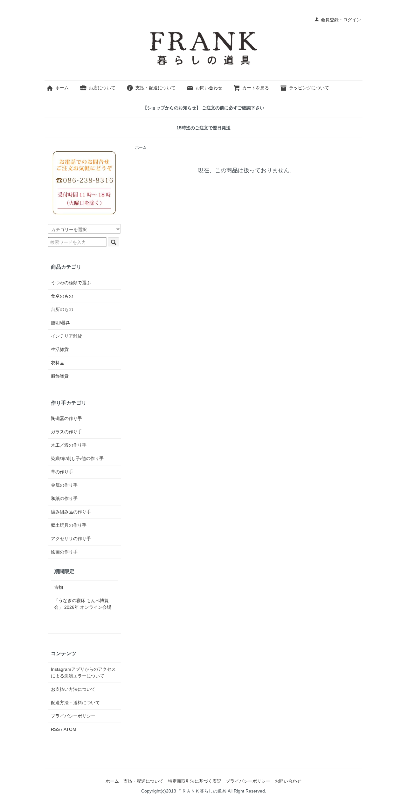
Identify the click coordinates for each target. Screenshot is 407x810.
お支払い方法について (73, 689)
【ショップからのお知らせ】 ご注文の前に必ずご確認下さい (203, 107)
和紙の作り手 (64, 498)
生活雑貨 (60, 349)
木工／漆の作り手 (68, 445)
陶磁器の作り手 (66, 418)
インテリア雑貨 (66, 336)
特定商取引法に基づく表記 (194, 781)
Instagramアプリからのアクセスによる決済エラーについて (83, 672)
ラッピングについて (309, 87)
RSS (55, 729)
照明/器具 (60, 322)
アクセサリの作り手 (71, 538)
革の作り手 (62, 471)
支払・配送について (155, 87)
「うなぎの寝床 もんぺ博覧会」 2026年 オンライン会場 (82, 604)
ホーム (62, 87)
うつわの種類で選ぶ (71, 282)
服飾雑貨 (60, 376)
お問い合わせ (209, 87)
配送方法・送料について (75, 702)
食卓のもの (62, 296)
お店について (102, 87)
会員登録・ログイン (341, 19)
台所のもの (62, 309)
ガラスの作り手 (66, 431)
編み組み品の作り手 (71, 511)
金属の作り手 (64, 485)
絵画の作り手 (64, 551)
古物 (58, 587)
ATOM (70, 729)
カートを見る (255, 87)
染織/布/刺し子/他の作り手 (77, 458)
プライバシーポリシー (73, 715)
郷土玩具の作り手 (68, 525)
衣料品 (57, 362)
